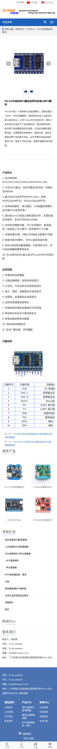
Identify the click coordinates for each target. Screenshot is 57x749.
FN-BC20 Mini (14, 520)
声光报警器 (11, 567)
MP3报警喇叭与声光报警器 (18, 553)
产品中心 (30, 29)
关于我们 (9, 716)
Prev (8, 63)
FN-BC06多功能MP (42, 520)
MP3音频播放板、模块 (15, 574)
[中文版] (32, 2)
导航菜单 (7, 22)
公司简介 (9, 707)
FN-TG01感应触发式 (14, 487)
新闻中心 (44, 702)
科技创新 (44, 712)
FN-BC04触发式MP (42, 487)
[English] (47, 2)
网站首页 (19, 29)
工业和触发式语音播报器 (16, 546)
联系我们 (9, 721)
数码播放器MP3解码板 (15, 588)
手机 (21, 747)
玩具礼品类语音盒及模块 (16, 595)
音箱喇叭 (9, 602)
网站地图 (23, 693)
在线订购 (44, 721)
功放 (7, 581)
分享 (7, 747)
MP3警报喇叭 (12, 560)
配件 (7, 609)
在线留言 (44, 716)
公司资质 (9, 712)
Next (48, 63)
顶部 (50, 747)
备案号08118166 (10, 693)
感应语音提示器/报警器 (16, 540)
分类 (35, 747)
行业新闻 (44, 707)
